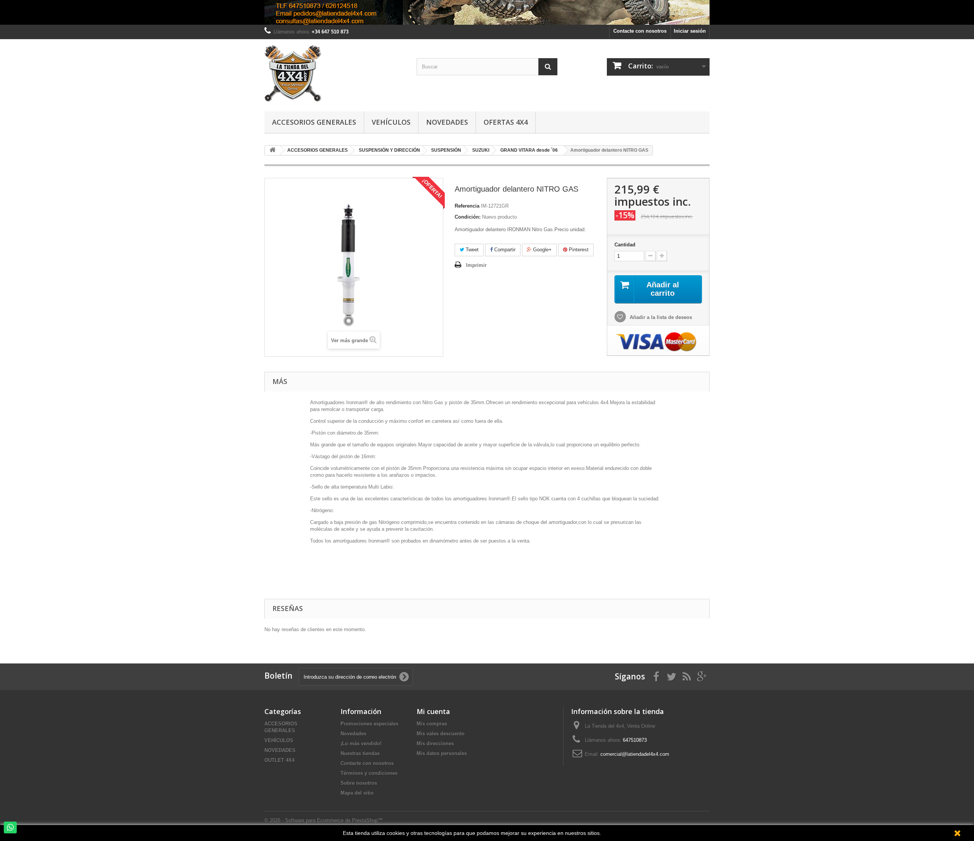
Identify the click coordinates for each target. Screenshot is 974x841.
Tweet (471, 249)
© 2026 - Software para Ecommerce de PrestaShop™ (323, 820)
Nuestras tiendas (360, 753)
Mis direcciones (435, 743)
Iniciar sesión (690, 31)
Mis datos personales (442, 753)
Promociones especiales (369, 724)
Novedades (447, 122)
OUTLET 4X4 (279, 760)
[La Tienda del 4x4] (334, 73)
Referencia (467, 206)
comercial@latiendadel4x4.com (634, 754)
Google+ (542, 249)
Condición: (468, 217)
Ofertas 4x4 (506, 122)
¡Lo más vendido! (361, 743)
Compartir (504, 249)
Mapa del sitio (357, 793)
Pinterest (578, 249)
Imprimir (476, 265)
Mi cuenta (433, 711)
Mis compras (432, 724)
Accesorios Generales (314, 122)
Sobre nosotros (359, 783)
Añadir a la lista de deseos (660, 317)
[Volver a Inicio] (272, 150)
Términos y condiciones (369, 773)
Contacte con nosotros (640, 31)
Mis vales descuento (441, 733)
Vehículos (391, 122)
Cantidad (624, 245)
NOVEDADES (280, 750)
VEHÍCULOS (278, 740)
